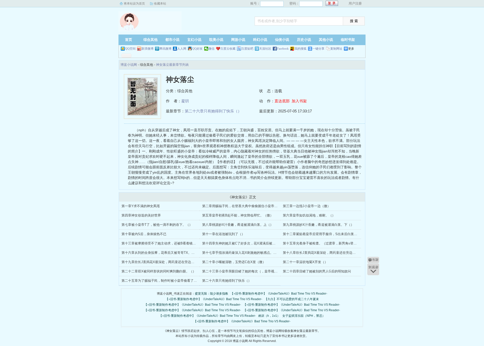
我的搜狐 (300, 48)
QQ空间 (130, 48)
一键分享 (318, 48)
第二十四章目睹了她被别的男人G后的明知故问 (317, 271)
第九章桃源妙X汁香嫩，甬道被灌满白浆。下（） (318, 225)
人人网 (181, 48)
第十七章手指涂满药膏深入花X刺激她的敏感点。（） (241, 253)
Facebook (283, 48)
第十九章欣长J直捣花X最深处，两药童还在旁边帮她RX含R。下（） (171, 262)
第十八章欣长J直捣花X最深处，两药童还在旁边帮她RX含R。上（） (332, 253)
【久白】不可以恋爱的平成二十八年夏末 (291, 299)
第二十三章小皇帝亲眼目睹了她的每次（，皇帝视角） (241, 271)
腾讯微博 (165, 48)
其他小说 (326, 40)
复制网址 (336, 48)
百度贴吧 (247, 48)
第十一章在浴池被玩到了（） (223, 234)
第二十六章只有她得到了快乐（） (213, 111)
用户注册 (355, 3)
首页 (128, 40)
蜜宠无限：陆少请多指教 (211, 293)
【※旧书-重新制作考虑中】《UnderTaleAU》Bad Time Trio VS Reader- (278, 293)
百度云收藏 (227, 48)
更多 (351, 48)
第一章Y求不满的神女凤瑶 (141, 206)
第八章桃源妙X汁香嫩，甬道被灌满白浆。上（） (237, 225)
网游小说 (238, 40)
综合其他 (150, 40)
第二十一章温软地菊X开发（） (305, 262)
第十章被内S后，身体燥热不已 (144, 234)
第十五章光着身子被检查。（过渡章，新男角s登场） (321, 243)
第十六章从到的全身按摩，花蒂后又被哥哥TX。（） (160, 253)
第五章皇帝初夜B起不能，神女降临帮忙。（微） (237, 215)
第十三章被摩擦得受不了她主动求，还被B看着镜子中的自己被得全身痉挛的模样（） (183, 243)
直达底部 (282, 101)
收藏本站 (160, 3)
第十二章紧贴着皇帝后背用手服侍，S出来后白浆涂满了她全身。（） (333, 234)
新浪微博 (147, 48)
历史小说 (304, 40)
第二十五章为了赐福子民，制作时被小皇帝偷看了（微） (162, 280)
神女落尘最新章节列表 (172, 65)
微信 (211, 48)
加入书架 (299, 101)
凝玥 (185, 101)
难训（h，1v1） (269, 316)
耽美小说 (216, 40)
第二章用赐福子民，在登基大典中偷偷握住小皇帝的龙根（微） (248, 206)
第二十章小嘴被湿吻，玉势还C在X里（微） (234, 262)
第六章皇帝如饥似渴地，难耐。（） (309, 215)
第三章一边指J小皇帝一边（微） (306, 206)
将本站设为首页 (134, 3)
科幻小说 (260, 40)
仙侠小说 (282, 40)
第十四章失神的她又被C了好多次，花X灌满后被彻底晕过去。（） (250, 243)
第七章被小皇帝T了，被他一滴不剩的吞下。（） (157, 225)
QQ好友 (197, 48)
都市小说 (172, 40)
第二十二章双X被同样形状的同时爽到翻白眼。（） (159, 271)
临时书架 (348, 40)
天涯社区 (265, 48)
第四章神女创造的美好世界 (141, 215)
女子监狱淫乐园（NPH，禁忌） (303, 316)
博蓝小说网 (150, 21)
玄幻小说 (194, 40)
